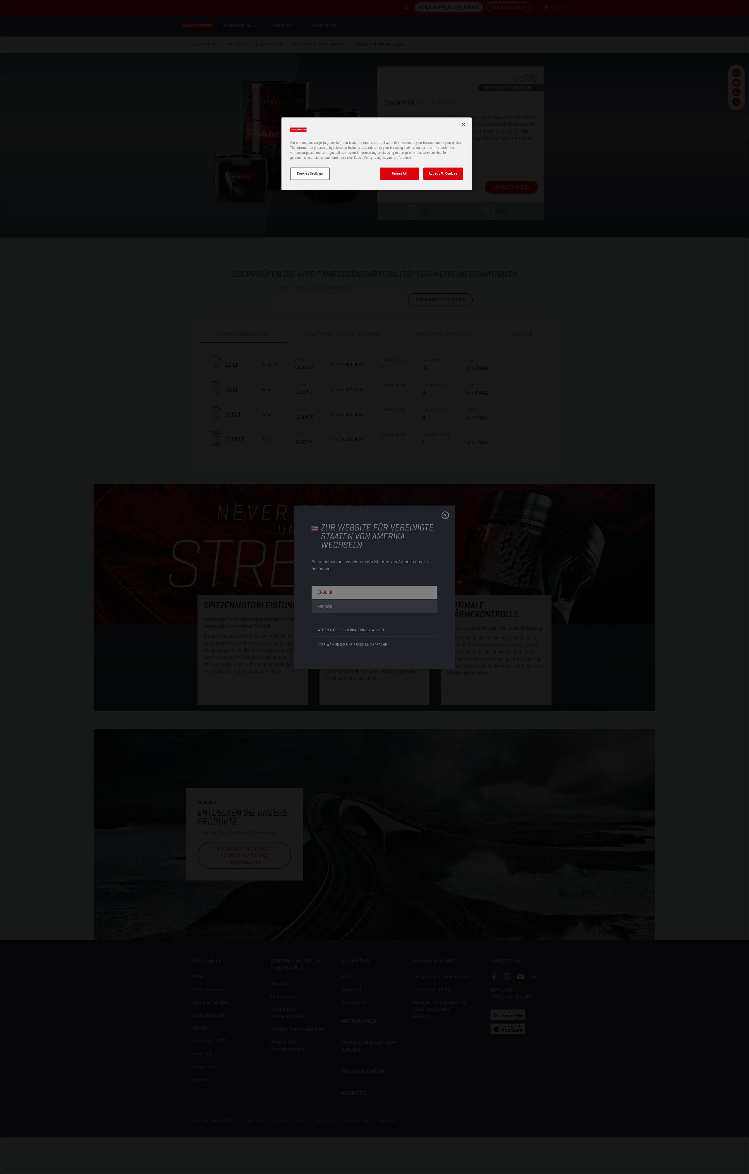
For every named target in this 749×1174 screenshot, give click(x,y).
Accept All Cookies (443, 173)
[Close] (463, 124)
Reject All (399, 173)
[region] (376, 153)
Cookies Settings (310, 173)
